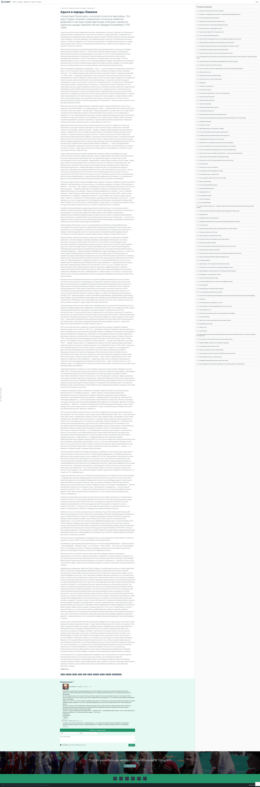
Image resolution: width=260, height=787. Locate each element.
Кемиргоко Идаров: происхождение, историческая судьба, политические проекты (217, 42)
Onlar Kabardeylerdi (204, 285)
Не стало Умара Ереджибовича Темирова (208, 184)
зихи (85, 674)
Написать (131, 745)
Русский (77, 8)
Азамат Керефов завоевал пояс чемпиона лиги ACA (210, 356)
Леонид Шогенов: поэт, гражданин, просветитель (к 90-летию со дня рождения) (216, 142)
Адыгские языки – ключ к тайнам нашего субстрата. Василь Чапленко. (214, 263)
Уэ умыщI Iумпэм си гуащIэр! (205, 195)
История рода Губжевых (205, 260)
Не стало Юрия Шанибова (205, 202)
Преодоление (203, 82)
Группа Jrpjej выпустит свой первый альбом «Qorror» (211, 235)
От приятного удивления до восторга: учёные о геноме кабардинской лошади (216, 281)
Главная (3, 785)
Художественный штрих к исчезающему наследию (210, 75)
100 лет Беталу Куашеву (205, 199)
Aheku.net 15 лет (203, 327)
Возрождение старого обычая (206, 323)
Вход (256, 1)
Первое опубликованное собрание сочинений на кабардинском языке (214, 256)
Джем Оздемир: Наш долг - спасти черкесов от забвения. (212, 128)
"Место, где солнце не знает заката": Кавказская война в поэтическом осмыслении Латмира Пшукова (221, 68)
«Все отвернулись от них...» (205, 309)
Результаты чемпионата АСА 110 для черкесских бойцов (212, 349)
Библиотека (72, 8)
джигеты (96, 674)
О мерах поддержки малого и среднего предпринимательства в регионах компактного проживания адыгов (222, 363)
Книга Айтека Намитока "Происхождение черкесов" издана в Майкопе (214, 239)
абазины (108, 674)
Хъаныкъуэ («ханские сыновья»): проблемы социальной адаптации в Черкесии (216, 53)
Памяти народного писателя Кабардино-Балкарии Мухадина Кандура (214, 156)
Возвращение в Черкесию (205, 121)
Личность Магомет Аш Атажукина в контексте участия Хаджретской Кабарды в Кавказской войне (220, 39)
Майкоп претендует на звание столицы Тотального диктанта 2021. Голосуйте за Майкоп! (218, 228)
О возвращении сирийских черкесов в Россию (209, 346)
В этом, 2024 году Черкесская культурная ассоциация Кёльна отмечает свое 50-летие (218, 246)
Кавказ (74, 674)
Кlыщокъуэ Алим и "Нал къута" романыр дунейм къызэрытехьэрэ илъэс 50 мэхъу (216, 160)
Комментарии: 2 (91, 8)
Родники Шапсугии (204, 214)
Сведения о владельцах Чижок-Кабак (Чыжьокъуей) (211, 65)
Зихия (79, 674)
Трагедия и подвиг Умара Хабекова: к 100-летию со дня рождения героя (215, 93)
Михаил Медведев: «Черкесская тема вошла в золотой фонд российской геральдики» (218, 270)
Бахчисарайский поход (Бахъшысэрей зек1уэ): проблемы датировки (214, 49)
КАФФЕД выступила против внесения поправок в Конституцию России (215, 135)
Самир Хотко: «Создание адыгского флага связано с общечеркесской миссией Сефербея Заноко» (220, 14)
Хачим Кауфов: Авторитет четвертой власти (209, 174)
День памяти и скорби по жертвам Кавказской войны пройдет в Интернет (215, 320)
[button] (43, 2)
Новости (7, 785)
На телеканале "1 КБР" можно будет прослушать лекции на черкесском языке (216, 339)
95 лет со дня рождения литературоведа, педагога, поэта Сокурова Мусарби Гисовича (218, 149)
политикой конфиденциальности (77, 745)
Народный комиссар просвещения (207, 96)
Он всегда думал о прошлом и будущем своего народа (211, 170)
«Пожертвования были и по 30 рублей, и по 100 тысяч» (211, 302)
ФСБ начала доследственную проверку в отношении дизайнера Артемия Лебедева (217, 313)
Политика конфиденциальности (41, 785)
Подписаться (130, 766)
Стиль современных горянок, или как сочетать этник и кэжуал (213, 177)
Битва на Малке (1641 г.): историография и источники (211, 28)
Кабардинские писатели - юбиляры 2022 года (209, 218)
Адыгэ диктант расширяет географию (208, 242)
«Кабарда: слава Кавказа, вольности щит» (209, 232)
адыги (62, 674)
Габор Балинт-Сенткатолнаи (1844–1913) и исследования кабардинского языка (216, 267)
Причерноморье (117, 674)
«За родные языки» (204, 225)
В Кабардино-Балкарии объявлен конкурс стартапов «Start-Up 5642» (214, 360)
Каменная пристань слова (205, 72)
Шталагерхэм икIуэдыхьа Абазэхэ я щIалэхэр (209, 107)
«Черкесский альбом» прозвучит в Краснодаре (210, 249)
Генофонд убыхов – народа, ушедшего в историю (210, 274)
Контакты (29, 785)
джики (90, 674)
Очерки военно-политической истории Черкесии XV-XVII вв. (212, 21)
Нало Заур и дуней (204, 163)
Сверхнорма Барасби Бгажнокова (207, 188)
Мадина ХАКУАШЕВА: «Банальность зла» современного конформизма (214, 342)
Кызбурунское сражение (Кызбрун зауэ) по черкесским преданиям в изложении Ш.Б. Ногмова (219, 46)
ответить (65, 718)
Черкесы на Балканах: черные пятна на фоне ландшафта (212, 10)
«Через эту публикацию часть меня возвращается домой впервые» (214, 132)
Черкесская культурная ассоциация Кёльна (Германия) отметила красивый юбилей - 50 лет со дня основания (223, 117)
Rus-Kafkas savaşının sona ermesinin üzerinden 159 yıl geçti (211, 288)
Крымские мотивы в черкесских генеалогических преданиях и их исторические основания (219, 61)
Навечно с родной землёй (205, 181)
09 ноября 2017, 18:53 (81, 686)
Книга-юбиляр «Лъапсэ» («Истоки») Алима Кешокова (211, 79)
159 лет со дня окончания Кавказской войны (209, 35)
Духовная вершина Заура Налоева (207, 100)
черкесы (68, 674)
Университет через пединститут (206, 86)
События (12, 785)
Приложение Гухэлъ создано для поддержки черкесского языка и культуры (216, 306)
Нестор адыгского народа (205, 89)
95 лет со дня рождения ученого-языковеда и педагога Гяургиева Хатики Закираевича (218, 146)
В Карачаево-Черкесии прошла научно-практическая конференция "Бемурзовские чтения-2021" (220, 221)
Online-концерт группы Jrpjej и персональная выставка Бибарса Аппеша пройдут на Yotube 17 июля (220, 253)
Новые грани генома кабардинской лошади (209, 277)
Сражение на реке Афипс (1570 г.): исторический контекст (212, 32)
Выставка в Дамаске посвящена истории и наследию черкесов (213, 114)
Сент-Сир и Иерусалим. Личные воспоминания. (209, 17)
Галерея (24, 785)
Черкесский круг (203, 330)
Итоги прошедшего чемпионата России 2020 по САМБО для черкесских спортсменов (217, 353)
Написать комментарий (97, 730)
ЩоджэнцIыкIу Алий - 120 (205, 192)
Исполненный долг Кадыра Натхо (207, 110)
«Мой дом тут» (203, 299)
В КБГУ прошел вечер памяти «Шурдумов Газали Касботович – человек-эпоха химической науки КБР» (221, 153)
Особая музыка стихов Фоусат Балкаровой (209, 167)
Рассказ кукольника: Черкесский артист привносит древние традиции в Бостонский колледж (219, 210)
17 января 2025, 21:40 (73, 720)
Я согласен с (74, 745)
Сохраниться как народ (205, 125)
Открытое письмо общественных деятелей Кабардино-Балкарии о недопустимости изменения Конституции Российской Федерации (227, 295)
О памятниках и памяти (204, 316)
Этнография (83, 8)
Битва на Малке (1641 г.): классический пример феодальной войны (214, 24)
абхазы (102, 674)
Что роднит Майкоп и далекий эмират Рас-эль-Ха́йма (211, 292)
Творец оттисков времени (205, 103)
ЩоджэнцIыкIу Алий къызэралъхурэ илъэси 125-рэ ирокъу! (212, 139)
